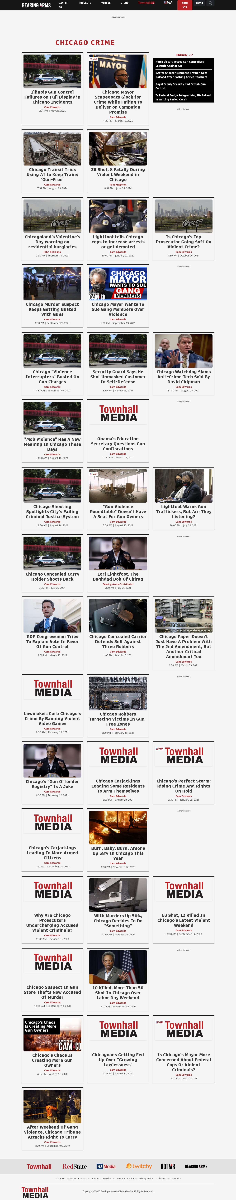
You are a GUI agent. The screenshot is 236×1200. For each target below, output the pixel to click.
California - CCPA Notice (169, 1178)
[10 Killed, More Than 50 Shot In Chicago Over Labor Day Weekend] (118, 966)
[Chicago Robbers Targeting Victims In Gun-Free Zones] (118, 693)
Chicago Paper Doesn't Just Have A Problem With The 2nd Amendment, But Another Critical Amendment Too (183, 646)
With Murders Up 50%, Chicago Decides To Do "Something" (118, 921)
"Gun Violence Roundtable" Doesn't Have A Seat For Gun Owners (118, 511)
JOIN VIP (185, 5)
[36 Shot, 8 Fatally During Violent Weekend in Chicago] (118, 148)
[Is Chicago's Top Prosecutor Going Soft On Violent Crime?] (184, 216)
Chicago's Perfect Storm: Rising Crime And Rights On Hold (184, 786)
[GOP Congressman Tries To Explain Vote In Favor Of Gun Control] (52, 615)
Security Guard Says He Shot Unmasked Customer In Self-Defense (118, 377)
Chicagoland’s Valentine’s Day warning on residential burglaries (52, 242)
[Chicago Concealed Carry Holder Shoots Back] (52, 553)
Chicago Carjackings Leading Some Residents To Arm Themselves (118, 786)
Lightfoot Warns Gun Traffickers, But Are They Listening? (183, 511)
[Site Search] (210, 3)
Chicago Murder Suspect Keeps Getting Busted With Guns (52, 309)
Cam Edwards (52, 107)
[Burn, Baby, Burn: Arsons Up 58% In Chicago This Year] (118, 827)
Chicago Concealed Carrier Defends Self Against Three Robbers (118, 641)
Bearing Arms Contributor (118, 584)
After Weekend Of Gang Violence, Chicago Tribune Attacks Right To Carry (52, 1132)
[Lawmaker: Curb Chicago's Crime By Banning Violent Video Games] (52, 687)
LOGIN (199, 3)
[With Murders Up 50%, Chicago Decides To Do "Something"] (118, 895)
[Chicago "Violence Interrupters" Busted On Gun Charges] (52, 350)
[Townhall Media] (35, 1192)
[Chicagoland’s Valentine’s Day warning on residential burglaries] (52, 216)
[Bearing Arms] (36, 5)
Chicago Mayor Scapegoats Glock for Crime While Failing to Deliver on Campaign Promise (118, 102)
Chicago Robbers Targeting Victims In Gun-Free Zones (118, 719)
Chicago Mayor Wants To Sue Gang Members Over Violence (118, 309)
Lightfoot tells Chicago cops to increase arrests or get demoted (118, 242)
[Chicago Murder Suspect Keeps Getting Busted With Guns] (52, 283)
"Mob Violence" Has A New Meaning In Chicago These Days (52, 444)
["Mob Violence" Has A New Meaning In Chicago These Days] (52, 418)
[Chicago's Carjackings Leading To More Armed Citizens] (52, 822)
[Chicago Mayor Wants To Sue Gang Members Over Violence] (118, 283)
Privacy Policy (146, 1178)
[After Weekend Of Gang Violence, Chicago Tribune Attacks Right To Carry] (52, 1106)
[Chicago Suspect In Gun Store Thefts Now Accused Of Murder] (52, 961)
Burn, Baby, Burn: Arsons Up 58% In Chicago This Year (118, 853)
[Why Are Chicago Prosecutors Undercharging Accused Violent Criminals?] (52, 889)
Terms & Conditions (127, 1178)
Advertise (71, 1178)
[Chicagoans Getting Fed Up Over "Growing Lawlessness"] (118, 1028)
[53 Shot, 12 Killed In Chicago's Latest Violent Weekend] (184, 889)
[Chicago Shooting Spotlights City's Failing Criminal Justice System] (52, 485)
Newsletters (109, 1178)
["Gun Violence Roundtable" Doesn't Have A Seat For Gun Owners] (118, 485)
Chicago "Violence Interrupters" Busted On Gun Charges (52, 377)
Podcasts (96, 1178)
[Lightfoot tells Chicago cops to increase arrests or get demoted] (118, 216)
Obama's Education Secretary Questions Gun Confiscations (118, 443)
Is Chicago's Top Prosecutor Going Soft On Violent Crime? (183, 242)
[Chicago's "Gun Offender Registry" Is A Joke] (52, 760)
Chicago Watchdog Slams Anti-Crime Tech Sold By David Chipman (184, 377)
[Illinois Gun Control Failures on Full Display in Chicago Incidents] (52, 71)
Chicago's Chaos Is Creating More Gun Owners (52, 1060)
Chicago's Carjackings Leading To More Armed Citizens (52, 853)
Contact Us (83, 1178)
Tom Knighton (118, 184)
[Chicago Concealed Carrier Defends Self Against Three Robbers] (118, 615)
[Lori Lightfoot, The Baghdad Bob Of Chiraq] (118, 553)
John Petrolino (52, 252)
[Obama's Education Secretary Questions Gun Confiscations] (118, 412)
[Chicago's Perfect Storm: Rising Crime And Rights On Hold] (184, 755)
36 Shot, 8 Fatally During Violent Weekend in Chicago (118, 174)
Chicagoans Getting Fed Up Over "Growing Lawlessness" (118, 1059)
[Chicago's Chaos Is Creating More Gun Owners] (52, 1034)
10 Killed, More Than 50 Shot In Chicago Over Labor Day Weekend (118, 992)
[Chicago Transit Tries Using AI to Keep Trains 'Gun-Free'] (52, 148)
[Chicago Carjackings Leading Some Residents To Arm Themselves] (118, 755)
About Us (60, 1178)
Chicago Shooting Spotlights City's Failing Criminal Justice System (52, 511)
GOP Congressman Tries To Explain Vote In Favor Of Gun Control (52, 641)
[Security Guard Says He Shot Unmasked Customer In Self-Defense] (118, 350)
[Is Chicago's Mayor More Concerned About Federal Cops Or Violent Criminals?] (184, 1028)
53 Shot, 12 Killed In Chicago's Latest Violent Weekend (183, 920)
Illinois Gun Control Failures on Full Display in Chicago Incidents (52, 97)
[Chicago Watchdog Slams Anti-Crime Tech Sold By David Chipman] (184, 350)
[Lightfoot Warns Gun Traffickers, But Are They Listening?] (184, 485)
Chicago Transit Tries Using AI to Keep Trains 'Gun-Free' (52, 174)
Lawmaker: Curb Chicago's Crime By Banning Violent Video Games (52, 718)
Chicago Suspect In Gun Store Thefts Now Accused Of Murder (52, 992)
